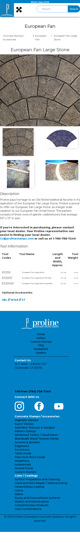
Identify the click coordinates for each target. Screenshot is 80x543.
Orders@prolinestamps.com (34, 373)
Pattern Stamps (25, 431)
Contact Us (23, 360)
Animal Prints (24, 468)
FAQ (41, 345)
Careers (41, 352)
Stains (19, 494)
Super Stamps (24, 423)
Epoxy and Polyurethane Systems (37, 498)
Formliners (22, 449)
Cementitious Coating (29, 486)
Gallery (41, 338)
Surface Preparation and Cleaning (37, 479)
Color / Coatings (26, 475)
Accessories (23, 464)
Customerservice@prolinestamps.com (40, 379)
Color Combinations (28, 509)
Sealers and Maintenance (32, 501)
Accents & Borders (27, 442)
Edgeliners (22, 446)
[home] (7, 10)
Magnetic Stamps (26, 420)
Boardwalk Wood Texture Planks (37, 438)
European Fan (40, 37)
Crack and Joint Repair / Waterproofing (41, 483)
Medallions (22, 460)
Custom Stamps (41, 341)
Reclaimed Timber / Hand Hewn (36, 435)
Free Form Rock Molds (30, 457)
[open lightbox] (40, 90)
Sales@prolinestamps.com (33, 386)
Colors (19, 490)
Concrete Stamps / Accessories (13, 37)
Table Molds (23, 453)
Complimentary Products (32, 505)
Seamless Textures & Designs (35, 427)
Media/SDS (41, 349)
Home (41, 334)
